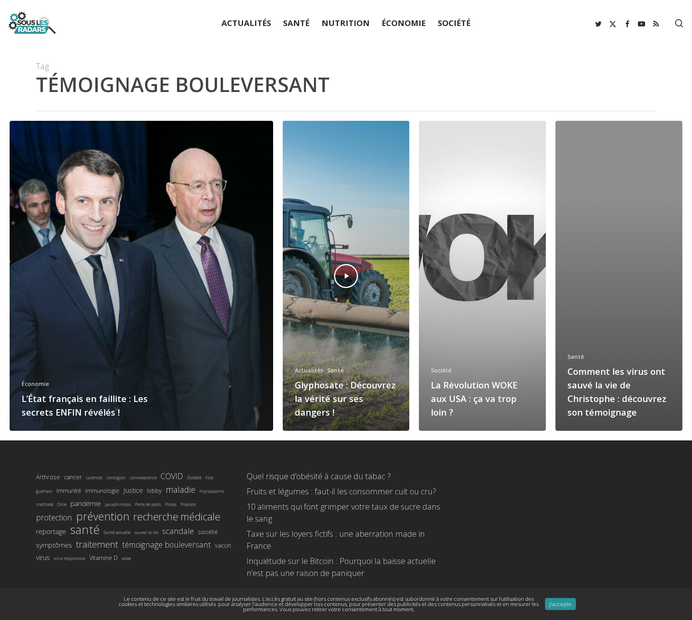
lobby (154, 490)
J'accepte (560, 604)
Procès (171, 504)
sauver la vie (146, 532)
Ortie (61, 504)
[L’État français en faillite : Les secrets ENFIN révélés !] (141, 276)
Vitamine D (103, 558)
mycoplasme (211, 491)
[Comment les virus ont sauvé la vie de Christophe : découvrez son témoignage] (618, 276)
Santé (335, 370)
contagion (116, 477)
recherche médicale (176, 516)
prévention (102, 516)
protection (54, 517)
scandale (178, 531)
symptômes (54, 545)
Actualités (309, 370)
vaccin (223, 545)
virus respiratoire (69, 558)
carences (94, 477)
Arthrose (48, 477)
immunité (68, 490)
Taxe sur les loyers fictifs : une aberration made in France (336, 539)
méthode (44, 504)
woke (126, 558)
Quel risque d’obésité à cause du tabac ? (319, 476)
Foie (209, 477)
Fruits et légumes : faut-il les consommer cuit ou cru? (341, 491)
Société (441, 370)
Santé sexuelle (117, 532)
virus (43, 557)
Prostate (188, 504)
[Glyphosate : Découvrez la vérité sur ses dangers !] (346, 276)
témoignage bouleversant (166, 544)
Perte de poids (148, 504)
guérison (44, 491)
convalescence (143, 477)
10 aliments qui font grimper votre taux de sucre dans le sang (343, 512)
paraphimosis (118, 504)
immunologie (102, 490)
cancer (73, 477)
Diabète (194, 477)
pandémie (85, 503)
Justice (133, 490)
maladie (180, 489)
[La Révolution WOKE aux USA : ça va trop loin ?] (482, 276)
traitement (97, 544)
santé (85, 530)
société (208, 532)
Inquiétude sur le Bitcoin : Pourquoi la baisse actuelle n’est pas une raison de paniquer (341, 567)
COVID (172, 476)
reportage (51, 531)
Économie (35, 384)
